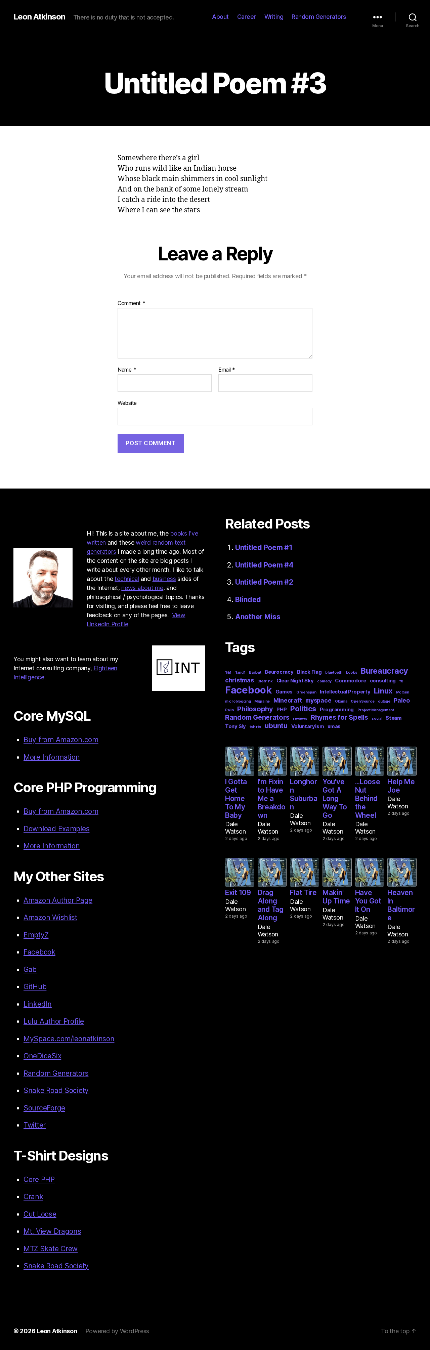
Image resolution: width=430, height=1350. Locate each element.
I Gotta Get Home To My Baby (236, 798)
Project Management (375, 710)
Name (127, 370)
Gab (30, 969)
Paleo (402, 700)
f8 (401, 681)
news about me (142, 587)
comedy (324, 681)
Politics (303, 708)
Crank (33, 1196)
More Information (52, 757)
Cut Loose (40, 1214)
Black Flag (309, 672)
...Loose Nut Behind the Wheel (367, 798)
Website (127, 402)
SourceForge (44, 1108)
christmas (239, 680)
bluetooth (333, 672)
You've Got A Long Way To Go (334, 798)
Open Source (362, 701)
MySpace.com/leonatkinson (69, 1039)
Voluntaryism (307, 726)
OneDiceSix (42, 1056)
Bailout (255, 672)
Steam (394, 718)
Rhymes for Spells (339, 717)
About (220, 16)
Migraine (262, 701)
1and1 (240, 672)
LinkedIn (38, 1004)
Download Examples (56, 829)
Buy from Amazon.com (61, 739)
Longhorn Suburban (303, 794)
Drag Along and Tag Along (271, 905)
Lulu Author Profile (54, 1021)
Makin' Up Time (336, 896)
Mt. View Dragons (52, 1231)
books (351, 672)
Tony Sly (235, 726)
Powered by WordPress (117, 1331)
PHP (281, 710)
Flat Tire (303, 892)
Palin (229, 710)
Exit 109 (238, 892)
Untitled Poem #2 (264, 582)
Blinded (248, 599)
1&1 (228, 672)
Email (226, 370)
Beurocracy (279, 672)
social (377, 718)
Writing (274, 16)
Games (284, 692)
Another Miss (258, 617)
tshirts (255, 727)
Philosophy (255, 709)
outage (384, 701)
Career (246, 16)
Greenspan (306, 692)
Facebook (39, 952)
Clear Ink (265, 681)
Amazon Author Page (58, 900)
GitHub (35, 986)
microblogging (238, 701)
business (164, 578)
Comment (131, 303)
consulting (383, 681)
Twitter (35, 1125)
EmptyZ (36, 935)
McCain (402, 692)
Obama (341, 701)
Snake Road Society (56, 1090)
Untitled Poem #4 (264, 565)
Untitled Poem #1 (264, 547)
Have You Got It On (368, 901)
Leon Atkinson (39, 17)
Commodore (350, 681)
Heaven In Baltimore (401, 905)
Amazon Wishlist (50, 917)
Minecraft (287, 700)
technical (127, 578)
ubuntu (276, 726)
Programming (337, 710)
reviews (300, 718)
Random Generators (319, 16)
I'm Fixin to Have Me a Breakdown (272, 798)
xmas (334, 726)
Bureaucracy (384, 671)
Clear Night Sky (295, 681)
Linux (383, 690)
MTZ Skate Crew (51, 1248)
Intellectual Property (345, 692)
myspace (318, 700)
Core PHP (39, 1179)
